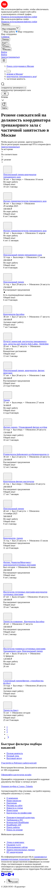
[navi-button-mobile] (4, 60)
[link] (5, 46)
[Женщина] (7, 225)
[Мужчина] (7, 169)
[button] (4, 52)
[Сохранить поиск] (4, 104)
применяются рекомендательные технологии (24, 858)
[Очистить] (5, 94)
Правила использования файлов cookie (19, 21)
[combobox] (13, 87)
